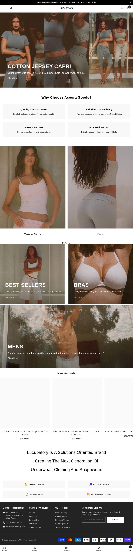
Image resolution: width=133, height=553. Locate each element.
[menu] (3, 8)
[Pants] (100, 187)
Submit (115, 520)
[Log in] (122, 8)
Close (131, 2)
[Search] (10, 8)
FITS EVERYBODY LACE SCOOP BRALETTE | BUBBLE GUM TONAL (77, 433)
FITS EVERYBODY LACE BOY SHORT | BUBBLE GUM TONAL (25, 433)
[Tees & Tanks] (32, 187)
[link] (35, 548)
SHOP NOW (91, 2)
